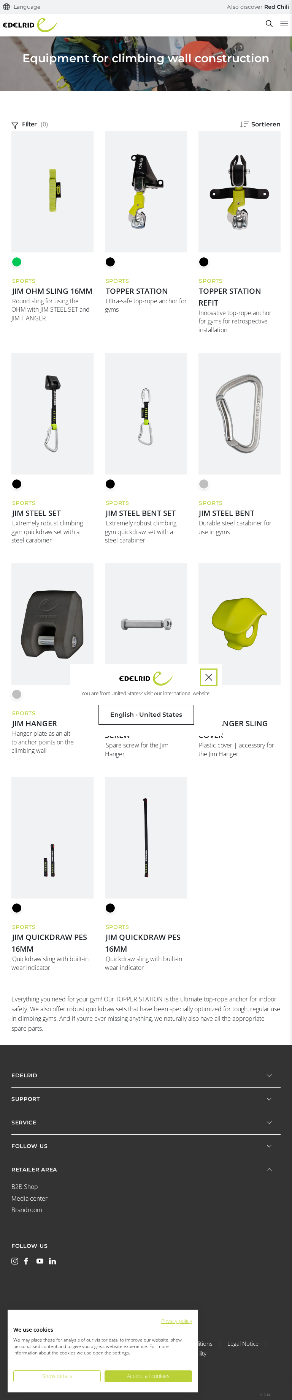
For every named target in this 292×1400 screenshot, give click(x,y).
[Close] (208, 677)
